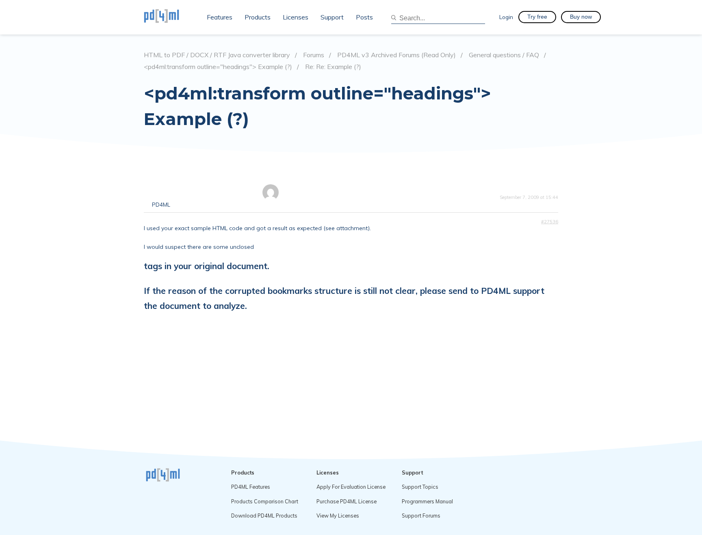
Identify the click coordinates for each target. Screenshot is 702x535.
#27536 (549, 221)
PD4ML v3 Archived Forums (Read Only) (396, 55)
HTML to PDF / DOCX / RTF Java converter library (217, 55)
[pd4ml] (170, 17)
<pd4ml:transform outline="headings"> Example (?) (218, 67)
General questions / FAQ (504, 55)
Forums (313, 55)
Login (506, 16)
